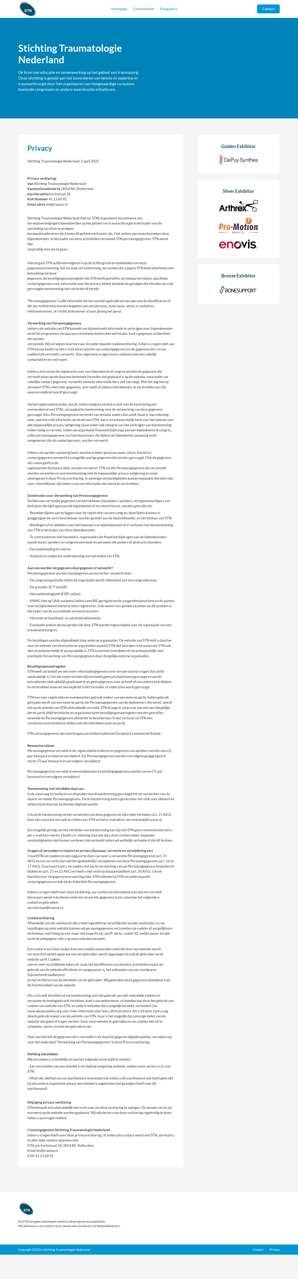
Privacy (275, 1249)
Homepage (119, 9)
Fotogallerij (168, 9)
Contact (268, 9)
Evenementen (143, 9)
